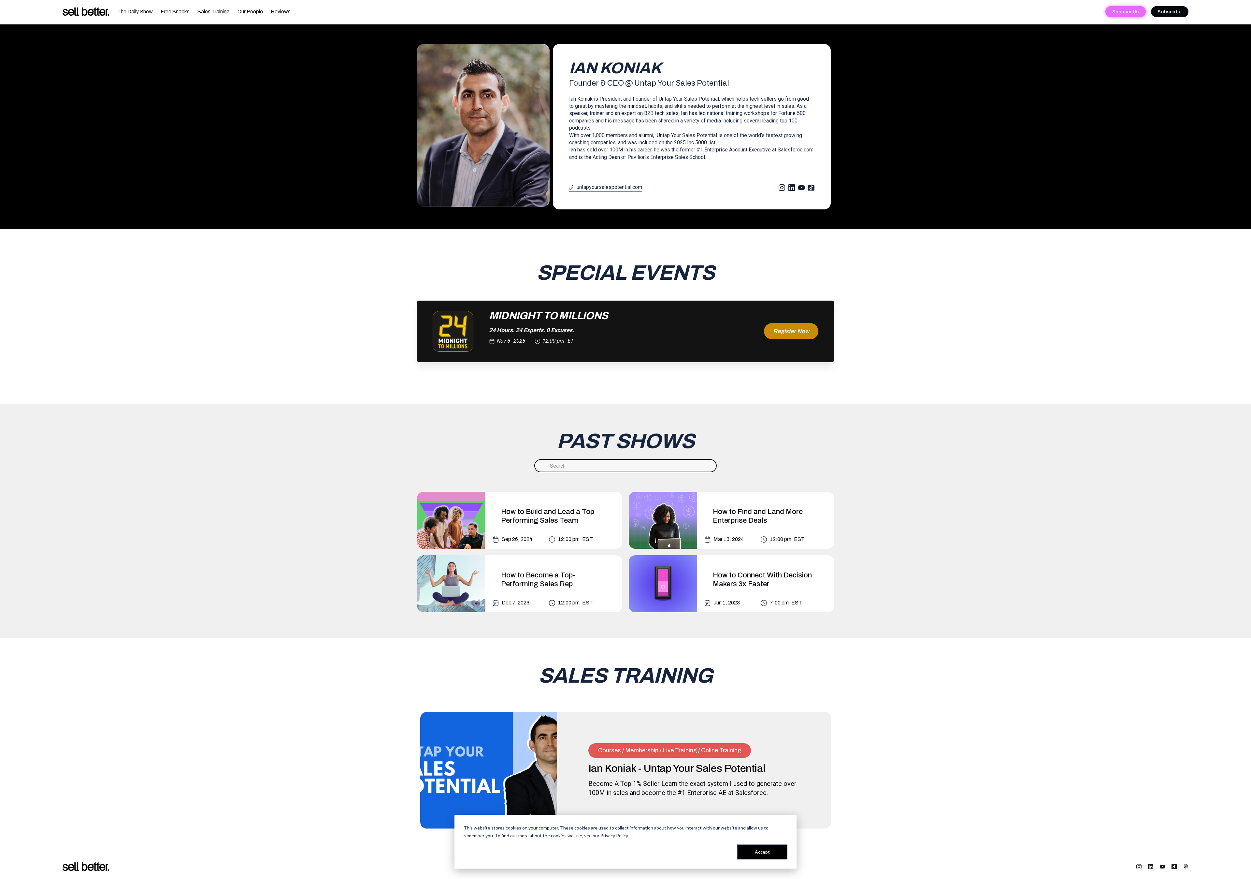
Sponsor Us (1125, 11)
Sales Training (213, 11)
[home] (86, 11)
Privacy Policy (614, 835)
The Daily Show (135, 11)
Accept (762, 852)
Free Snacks (175, 11)
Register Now (791, 331)
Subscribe (1170, 11)
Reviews (281, 11)
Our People (250, 11)
